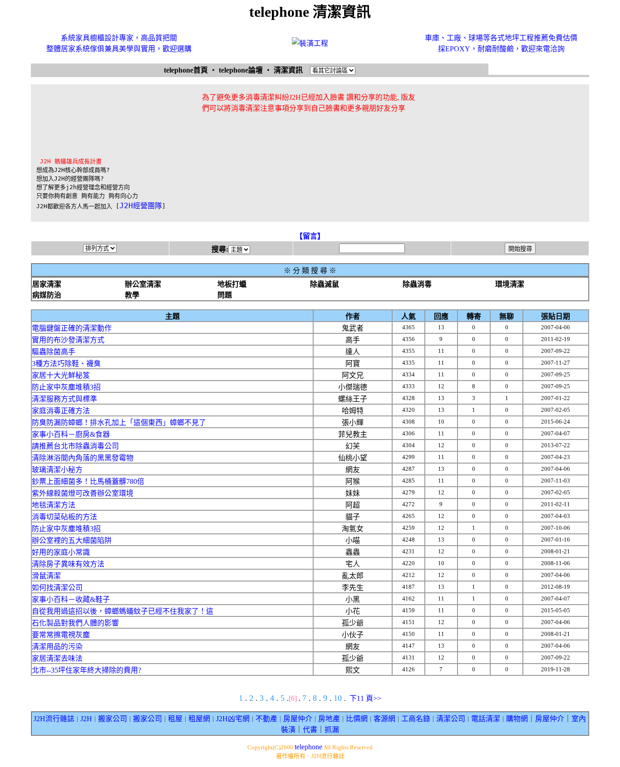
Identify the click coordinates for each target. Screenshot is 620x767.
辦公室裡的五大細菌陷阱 (72, 540)
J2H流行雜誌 (54, 719)
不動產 (266, 719)
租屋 (175, 719)
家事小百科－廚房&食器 (71, 434)
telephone (308, 747)
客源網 (384, 719)
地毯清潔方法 (53, 505)
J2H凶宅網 (233, 719)
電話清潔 (485, 719)
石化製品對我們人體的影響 (75, 623)
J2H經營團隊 (140, 205)
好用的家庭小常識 (61, 552)
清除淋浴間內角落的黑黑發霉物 (82, 458)
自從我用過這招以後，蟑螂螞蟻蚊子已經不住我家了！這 (122, 611)
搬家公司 (112, 719)
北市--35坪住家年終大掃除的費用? (86, 670)
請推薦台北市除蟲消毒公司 (75, 446)
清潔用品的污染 (57, 646)
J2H (86, 719)
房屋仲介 (297, 719)
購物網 (517, 719)
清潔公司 (450, 719)
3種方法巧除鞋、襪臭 (66, 363)
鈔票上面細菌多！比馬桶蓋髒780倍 (88, 481)
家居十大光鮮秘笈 (61, 375)
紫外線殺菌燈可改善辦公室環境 (82, 493)
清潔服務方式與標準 (64, 399)
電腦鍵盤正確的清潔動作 (72, 328)
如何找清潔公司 (57, 587)
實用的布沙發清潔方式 (68, 340)
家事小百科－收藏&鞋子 (71, 599)
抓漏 (332, 729)
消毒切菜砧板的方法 (64, 517)
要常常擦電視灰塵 (61, 635)
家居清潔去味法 (57, 658)
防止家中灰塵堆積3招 (66, 387)
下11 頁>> (365, 698)
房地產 (329, 719)
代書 (310, 729)
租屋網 (199, 719)
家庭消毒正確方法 (61, 411)
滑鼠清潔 (46, 576)
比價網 (357, 719)
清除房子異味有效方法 (68, 564)
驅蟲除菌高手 (53, 352)
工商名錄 (415, 719)
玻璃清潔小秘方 (57, 470)
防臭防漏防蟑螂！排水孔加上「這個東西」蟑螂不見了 (119, 422)
